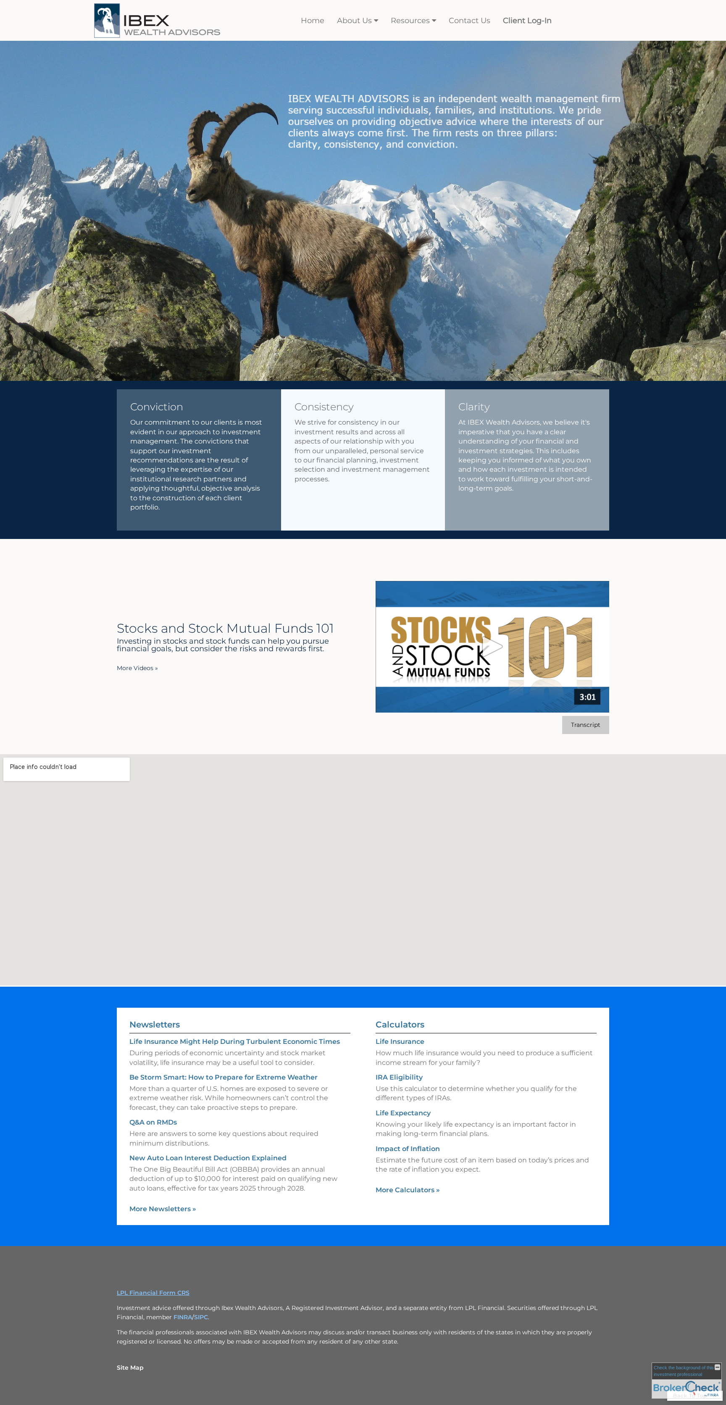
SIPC (201, 1317)
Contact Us (469, 20)
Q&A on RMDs (153, 1122)
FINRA (183, 1317)
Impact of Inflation (408, 1149)
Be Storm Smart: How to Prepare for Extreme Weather (223, 1077)
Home (312, 20)
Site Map (130, 1367)
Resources (410, 20)
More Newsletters (162, 1209)
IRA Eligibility (399, 1077)
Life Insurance (400, 1042)
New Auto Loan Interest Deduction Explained (208, 1158)
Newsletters (154, 1024)
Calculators (400, 1024)
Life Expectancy (403, 1113)
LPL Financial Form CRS (153, 1293)
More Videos (137, 668)
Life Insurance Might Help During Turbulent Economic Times (234, 1042)
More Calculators (408, 1190)
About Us (354, 20)
